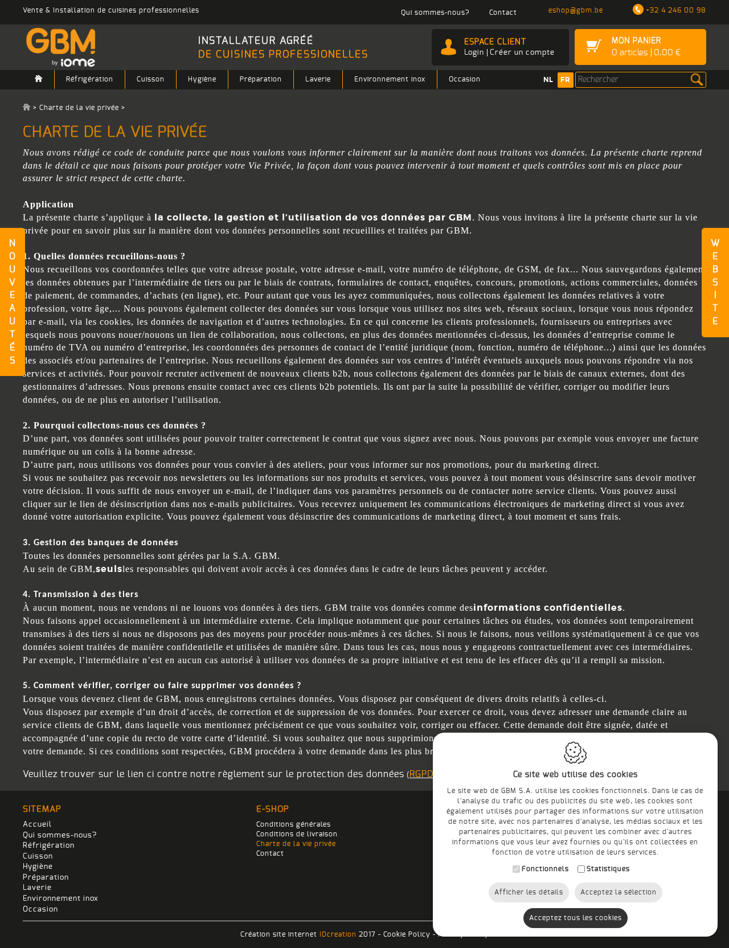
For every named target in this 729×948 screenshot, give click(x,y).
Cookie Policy (407, 934)
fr (565, 79)
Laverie (318, 79)
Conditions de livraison (297, 834)
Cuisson (151, 79)
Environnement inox (389, 79)
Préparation (261, 79)
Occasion (465, 79)
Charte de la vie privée (296, 843)
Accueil (37, 824)
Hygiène (202, 79)
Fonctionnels (545, 868)
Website (715, 282)
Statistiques (608, 868)
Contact (270, 853)
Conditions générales (293, 824)
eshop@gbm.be (575, 10)
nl (548, 79)
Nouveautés (12, 302)
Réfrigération (89, 79)
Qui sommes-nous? (60, 835)
